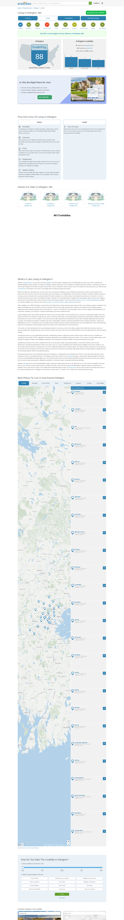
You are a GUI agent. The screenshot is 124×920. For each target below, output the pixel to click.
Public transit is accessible (62, 878)
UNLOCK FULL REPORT (97, 12)
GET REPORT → (45, 97)
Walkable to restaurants (89, 882)
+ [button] (68, 841)
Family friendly (34, 878)
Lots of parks (62, 882)
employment (71, 302)
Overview (27, 18)
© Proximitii (46, 845)
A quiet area (62, 889)
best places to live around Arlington (31, 848)
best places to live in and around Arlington (86, 300)
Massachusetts (27, 8)
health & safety (63, 302)
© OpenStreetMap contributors (55, 845)
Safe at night (62, 885)
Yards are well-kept (34, 882)
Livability (95, 3)
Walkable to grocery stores (89, 878)
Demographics (69, 18)
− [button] (68, 844)
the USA (90, 48)
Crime (56, 383)
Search (20, 8)
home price (72, 367)
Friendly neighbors (34, 885)
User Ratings (100, 383)
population (48, 282)
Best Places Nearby (93, 18)
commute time (22, 288)
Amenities (34, 383)
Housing (78, 383)
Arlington (36, 8)
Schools (89, 383)
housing (71, 356)
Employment (67, 383)
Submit (62, 894)
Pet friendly (89, 885)
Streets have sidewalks (34, 889)
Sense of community (90, 889)
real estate (26, 363)
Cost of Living (45, 383)
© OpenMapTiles (64, 845)
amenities (48, 302)
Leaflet (69, 845)
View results (62, 897)
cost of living (55, 302)
